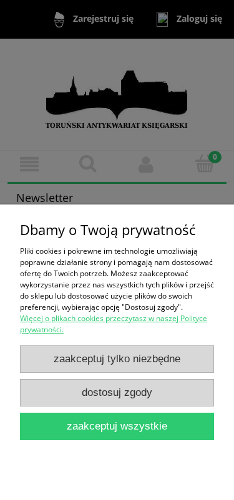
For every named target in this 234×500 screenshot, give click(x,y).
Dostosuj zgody (117, 392)
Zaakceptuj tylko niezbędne (117, 359)
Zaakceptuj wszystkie (117, 426)
